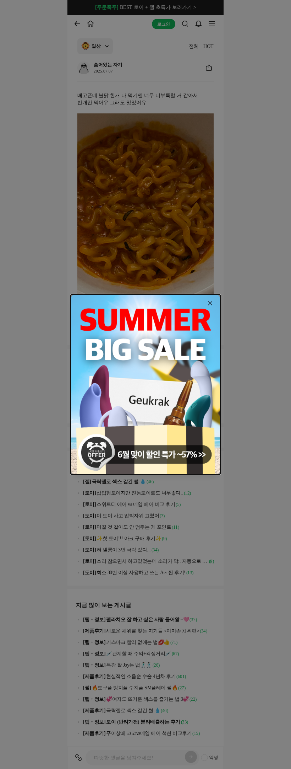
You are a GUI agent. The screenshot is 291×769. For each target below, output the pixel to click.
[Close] (210, 303)
